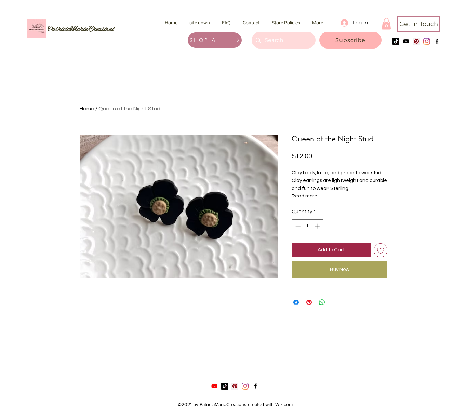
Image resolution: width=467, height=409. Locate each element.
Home (87, 108)
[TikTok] (395, 41)
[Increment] (317, 226)
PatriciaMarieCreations (81, 28)
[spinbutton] (307, 226)
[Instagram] (426, 41)
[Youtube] (406, 41)
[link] (386, 23)
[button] (350, 40)
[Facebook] (436, 41)
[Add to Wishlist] (381, 250)
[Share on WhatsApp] (322, 302)
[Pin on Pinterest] (309, 302)
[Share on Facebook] (296, 302)
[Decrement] (297, 226)
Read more (304, 196)
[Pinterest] (416, 41)
